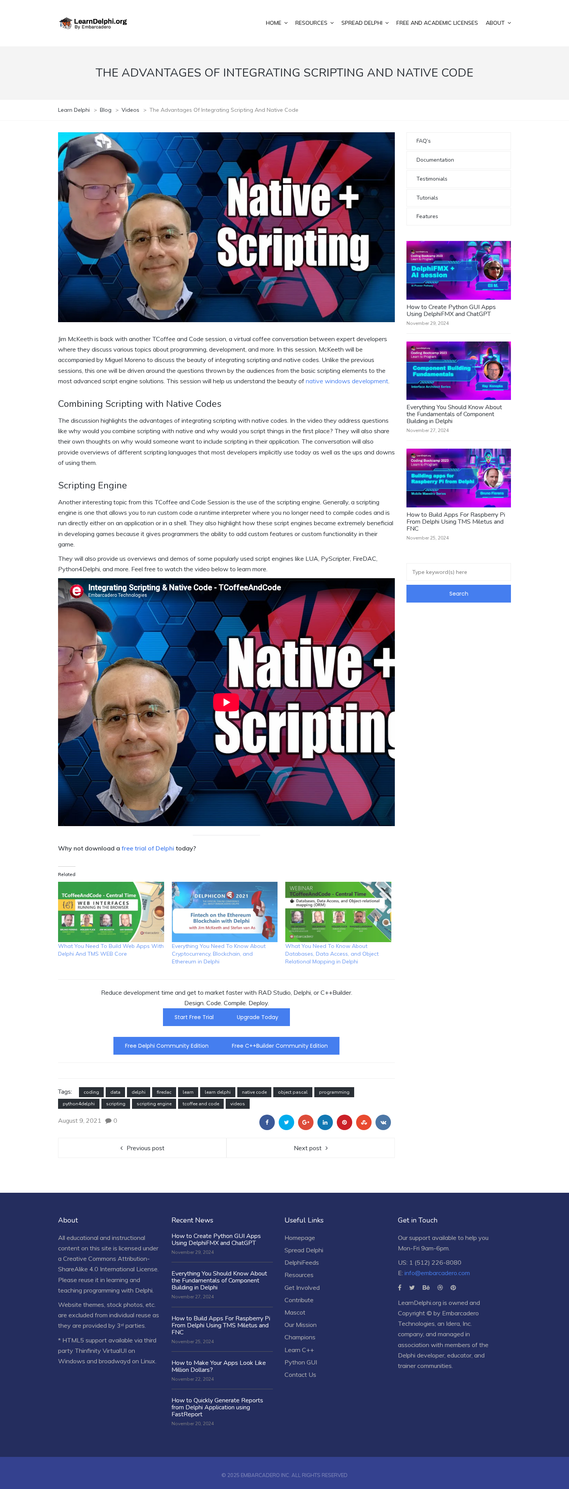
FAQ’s (423, 141)
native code (254, 1092)
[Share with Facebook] (267, 1122)
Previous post (146, 1148)
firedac (164, 1092)
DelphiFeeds (301, 1262)
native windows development (347, 381)
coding (91, 1092)
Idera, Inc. (459, 1323)
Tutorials (427, 197)
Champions (299, 1337)
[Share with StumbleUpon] (364, 1122)
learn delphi (218, 1092)
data (115, 1092)
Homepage (299, 1237)
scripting (115, 1104)
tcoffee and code (201, 1104)
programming (334, 1092)
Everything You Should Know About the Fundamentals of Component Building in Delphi (454, 414)
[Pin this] (344, 1122)
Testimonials (431, 179)
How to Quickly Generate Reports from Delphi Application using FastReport (217, 1407)
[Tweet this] (286, 1122)
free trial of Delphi (149, 848)
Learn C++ (299, 1350)
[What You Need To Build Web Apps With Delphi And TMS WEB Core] (111, 912)
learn (188, 1092)
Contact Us (300, 1374)
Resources (299, 1275)
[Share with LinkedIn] (325, 1122)
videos (237, 1104)
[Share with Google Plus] (306, 1122)
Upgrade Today (257, 1017)
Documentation (435, 160)
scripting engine (154, 1104)
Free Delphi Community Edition (167, 1046)
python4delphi (79, 1104)
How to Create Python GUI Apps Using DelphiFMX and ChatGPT (451, 310)
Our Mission (300, 1324)
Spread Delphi (303, 1250)
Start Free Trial (194, 1017)
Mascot (294, 1312)
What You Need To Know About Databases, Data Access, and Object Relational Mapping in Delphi (332, 954)
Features (427, 216)
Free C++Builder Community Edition (280, 1046)
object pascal (293, 1092)
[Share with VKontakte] (383, 1122)
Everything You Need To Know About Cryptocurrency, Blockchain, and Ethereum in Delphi (219, 954)
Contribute (299, 1300)
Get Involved (302, 1287)
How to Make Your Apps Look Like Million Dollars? (218, 1366)
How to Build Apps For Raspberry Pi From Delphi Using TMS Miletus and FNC (455, 522)
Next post (308, 1148)
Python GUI (300, 1362)
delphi (139, 1092)
